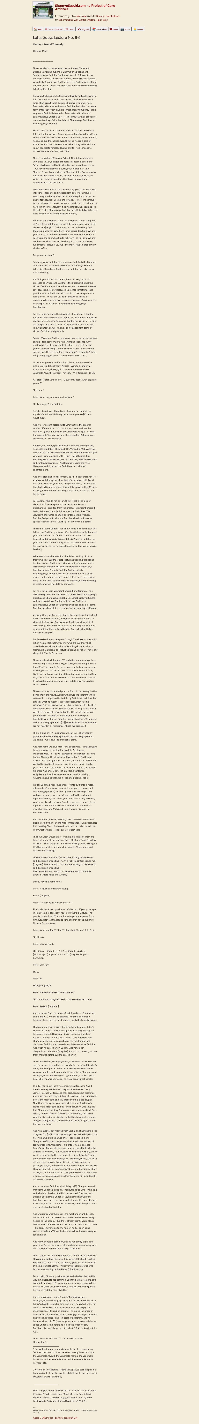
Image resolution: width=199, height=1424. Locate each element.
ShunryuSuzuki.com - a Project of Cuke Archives (85, 7)
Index (38, 29)
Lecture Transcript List (66, 1418)
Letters (70, 29)
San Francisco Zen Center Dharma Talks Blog (83, 19)
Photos (125, 29)
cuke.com (80, 16)
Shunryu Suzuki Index (108, 16)
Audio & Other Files (43, 1418)
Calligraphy (83, 29)
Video (113, 29)
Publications (99, 29)
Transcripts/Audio (54, 29)
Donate (138, 29)
